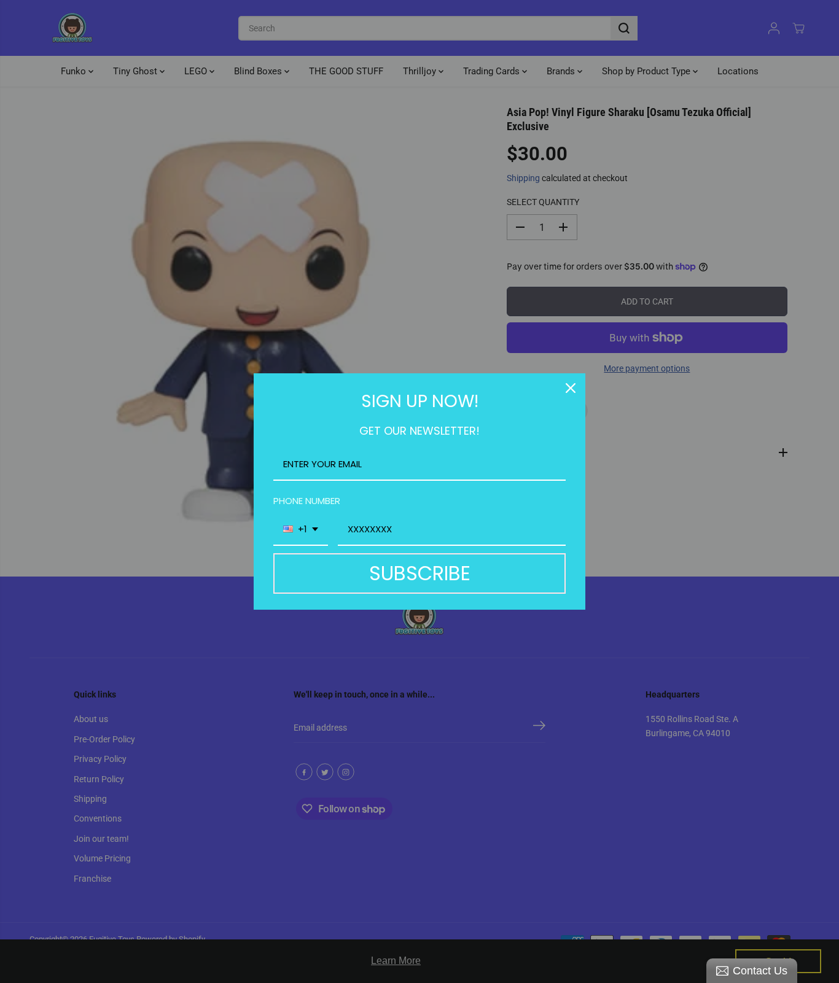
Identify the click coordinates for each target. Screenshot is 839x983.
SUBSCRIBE (419, 573)
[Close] (570, 388)
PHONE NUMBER (306, 500)
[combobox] (300, 530)
